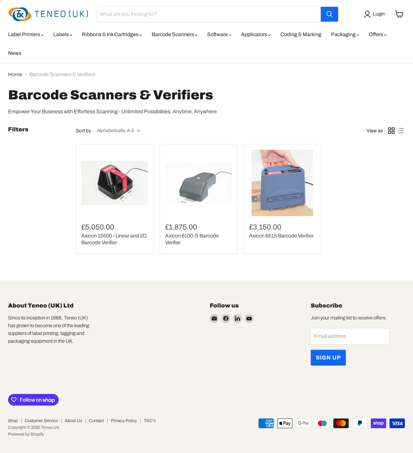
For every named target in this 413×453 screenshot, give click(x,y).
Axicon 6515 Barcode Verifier (281, 235)
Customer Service (41, 420)
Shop (13, 420)
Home (15, 74)
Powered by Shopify (26, 434)
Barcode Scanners (173, 34)
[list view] (400, 130)
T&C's (150, 420)
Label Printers (24, 34)
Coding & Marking (300, 34)
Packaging (344, 34)
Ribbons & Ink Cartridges (110, 34)
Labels (61, 34)
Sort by (83, 130)
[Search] (329, 14)
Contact (96, 420)
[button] (375, 14)
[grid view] (391, 130)
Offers (376, 34)
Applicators (254, 34)
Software (218, 34)
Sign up (328, 358)
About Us (73, 420)
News (14, 53)
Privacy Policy (124, 420)
